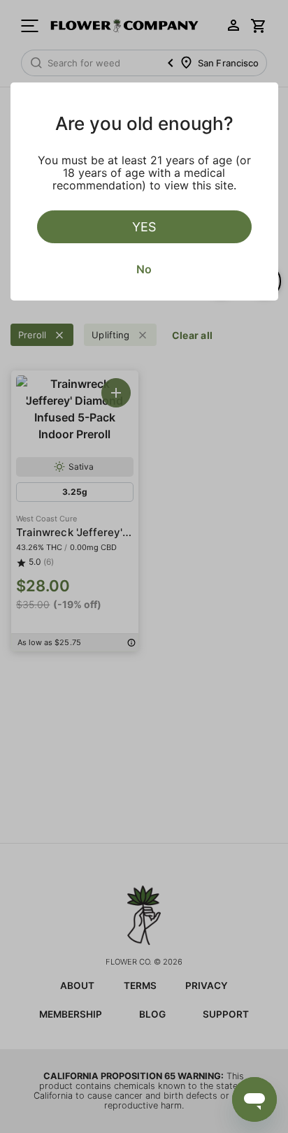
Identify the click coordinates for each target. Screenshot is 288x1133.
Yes (144, 226)
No (144, 269)
